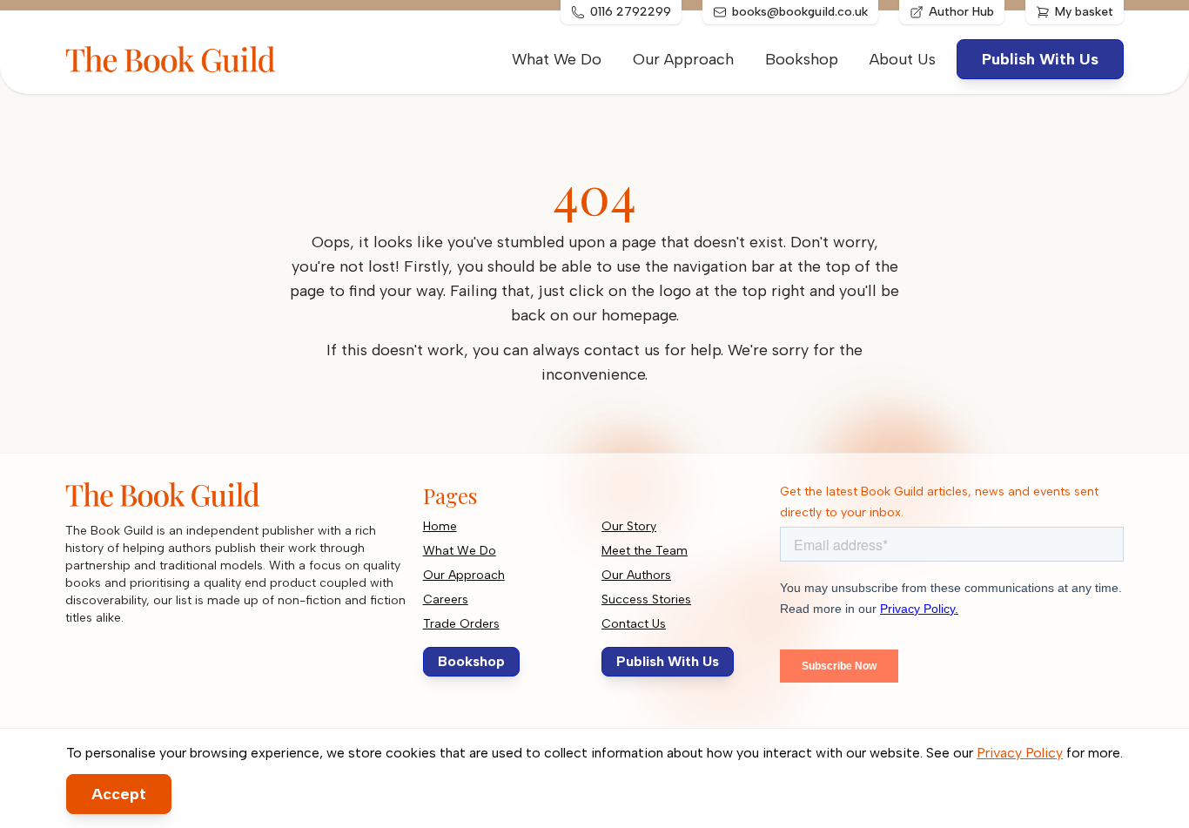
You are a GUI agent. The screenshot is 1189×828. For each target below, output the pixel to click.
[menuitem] (902, 59)
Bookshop (801, 59)
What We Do (556, 59)
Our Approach (683, 59)
